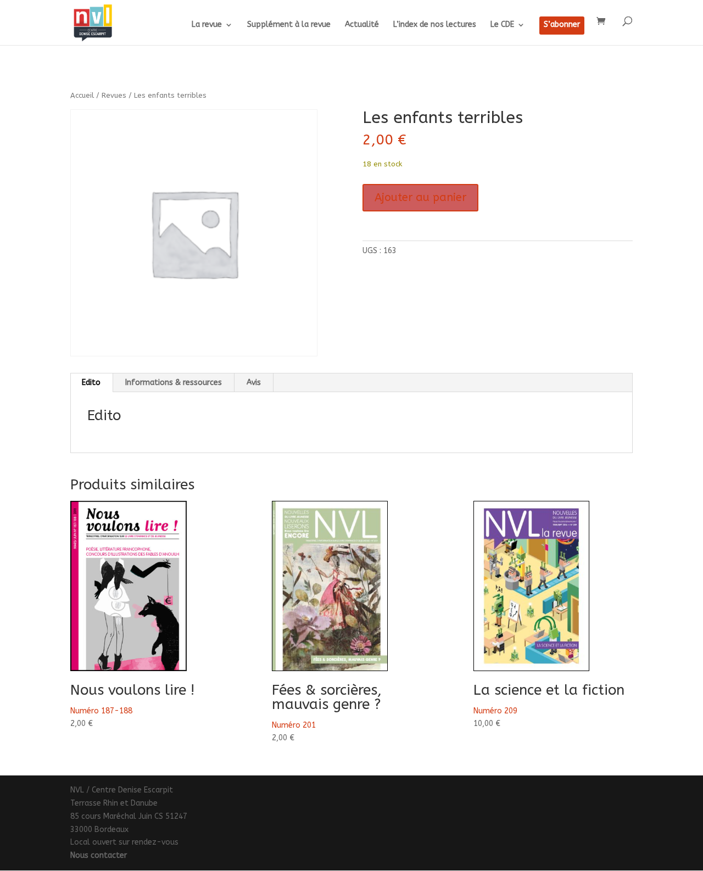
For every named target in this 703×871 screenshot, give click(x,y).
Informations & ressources (173, 382)
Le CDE (502, 25)
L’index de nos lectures (434, 25)
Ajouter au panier (420, 197)
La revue (207, 25)
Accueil (82, 95)
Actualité (362, 25)
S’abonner (562, 25)
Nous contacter (98, 855)
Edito (91, 382)
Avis (254, 382)
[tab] (91, 382)
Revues (114, 95)
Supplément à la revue (289, 25)
